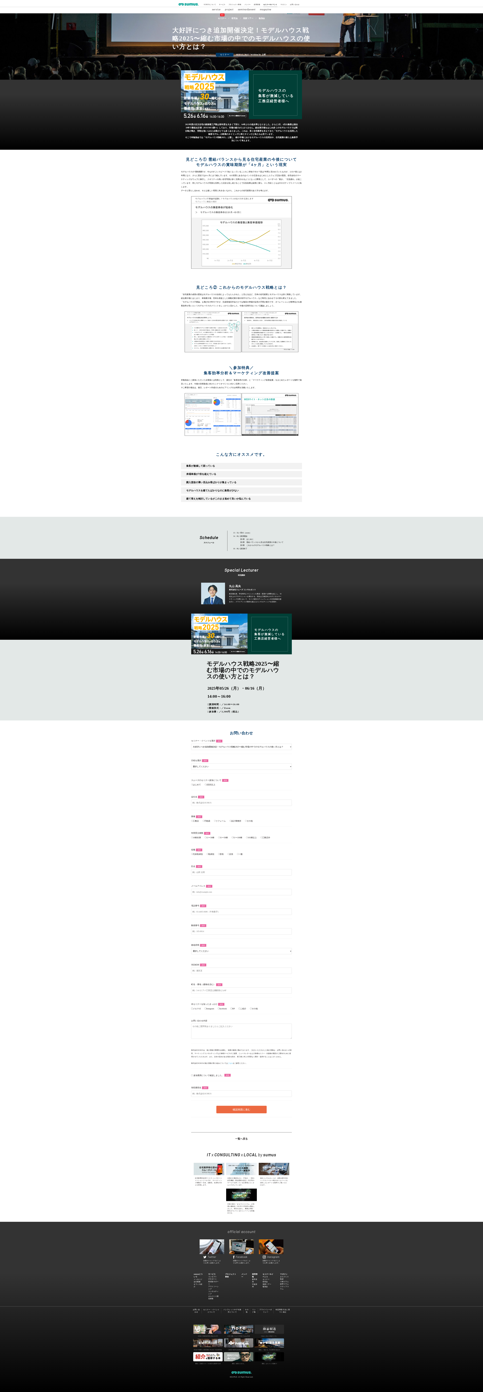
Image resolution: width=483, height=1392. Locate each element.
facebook (223, 1009)
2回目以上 (210, 785)
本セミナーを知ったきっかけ (207, 1004)
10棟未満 (197, 837)
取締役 (211, 854)
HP (233, 1009)
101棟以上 (252, 837)
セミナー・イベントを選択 (206, 741)
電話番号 (198, 906)
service (216, 9)
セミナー (222, 18)
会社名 (197, 797)
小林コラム (284, 1282)
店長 (231, 854)
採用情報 (257, 4)
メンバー (247, 4)
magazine (265, 9)
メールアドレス (201, 886)
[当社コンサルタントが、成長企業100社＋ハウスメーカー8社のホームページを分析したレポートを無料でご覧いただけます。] (274, 1169)
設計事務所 (236, 821)
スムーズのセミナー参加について (209, 780)
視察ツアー (248, 18)
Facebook (241, 1256)
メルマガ (197, 1009)
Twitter (212, 1256)
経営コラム (284, 1284)
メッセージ (198, 1279)
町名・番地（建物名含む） (206, 984)
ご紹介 (243, 1009)
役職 (196, 850)
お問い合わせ (294, 4)
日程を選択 (199, 760)
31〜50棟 (224, 837)
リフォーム (221, 821)
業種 (196, 816)
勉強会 (262, 18)
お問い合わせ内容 (199, 1021)
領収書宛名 (199, 1088)
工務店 (196, 821)
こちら (230, 1063)
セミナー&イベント (270, 4)
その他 (250, 821)
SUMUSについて (210, 4)
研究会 (235, 18)
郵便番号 (198, 925)
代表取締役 (198, 854)
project (229, 9)
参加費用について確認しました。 (208, 1075)
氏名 (196, 866)
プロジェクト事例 (235, 4)
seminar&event (246, 9)
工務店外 (266, 837)
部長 (222, 854)
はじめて (197, 785)
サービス (222, 4)
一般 (241, 854)
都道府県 (198, 945)
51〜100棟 (237, 837)
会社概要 (197, 1282)
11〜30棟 (210, 837)
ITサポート (212, 1279)
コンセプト (212, 1277)
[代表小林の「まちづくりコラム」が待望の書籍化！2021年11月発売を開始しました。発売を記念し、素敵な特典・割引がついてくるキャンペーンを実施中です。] (241, 1195)
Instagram (210, 1009)
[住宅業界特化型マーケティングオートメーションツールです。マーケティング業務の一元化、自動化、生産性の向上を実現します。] (209, 1169)
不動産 (207, 821)
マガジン (283, 4)
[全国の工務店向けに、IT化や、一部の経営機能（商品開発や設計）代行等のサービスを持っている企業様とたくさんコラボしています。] (241, 1169)
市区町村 (198, 965)
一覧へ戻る (241, 1138)
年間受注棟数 (200, 833)
